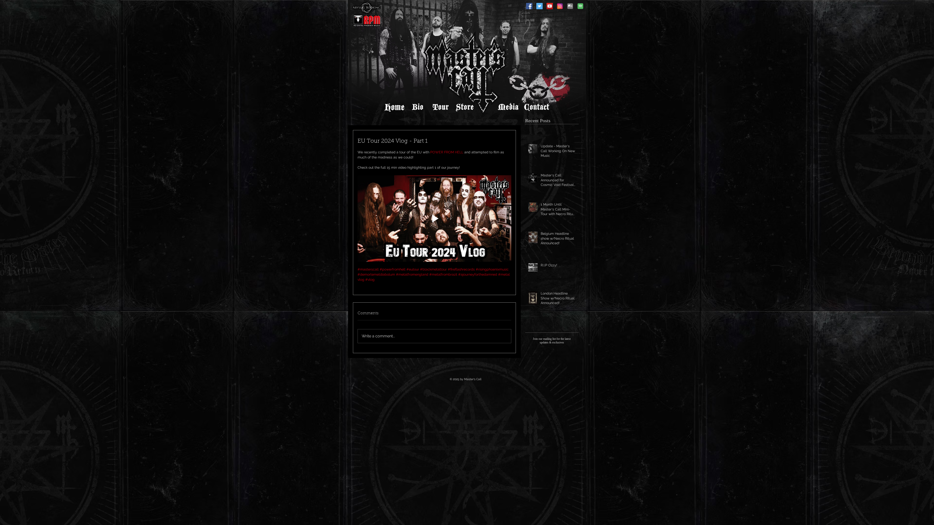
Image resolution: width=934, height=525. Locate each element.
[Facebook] (529, 6)
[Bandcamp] (570, 6)
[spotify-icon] (580, 6)
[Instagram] (560, 6)
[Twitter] (539, 6)
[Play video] (434, 218)
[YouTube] (550, 6)
